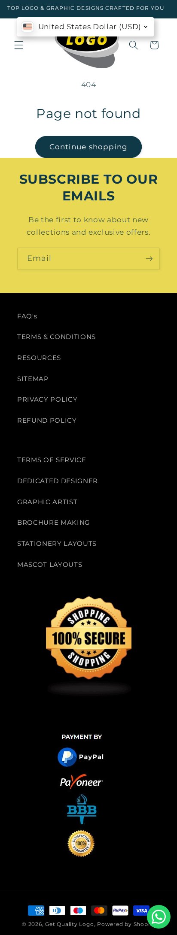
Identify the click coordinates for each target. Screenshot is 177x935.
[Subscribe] (149, 259)
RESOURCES (39, 358)
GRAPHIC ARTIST (47, 502)
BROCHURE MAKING (53, 522)
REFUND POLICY (47, 420)
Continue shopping (88, 146)
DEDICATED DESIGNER (57, 481)
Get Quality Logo (69, 924)
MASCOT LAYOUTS (49, 564)
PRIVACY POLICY (47, 399)
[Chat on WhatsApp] (159, 917)
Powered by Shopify (126, 924)
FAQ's (27, 316)
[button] (19, 45)
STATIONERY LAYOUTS (57, 543)
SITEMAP (33, 379)
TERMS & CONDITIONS (56, 337)
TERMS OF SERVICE (51, 460)
